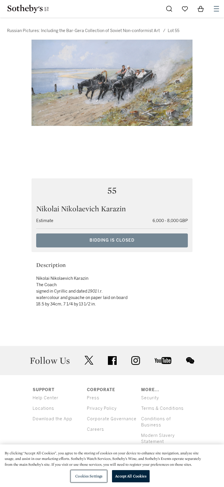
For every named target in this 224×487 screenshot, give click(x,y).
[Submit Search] (169, 9)
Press (93, 397)
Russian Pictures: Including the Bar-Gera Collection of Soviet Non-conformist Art (83, 30)
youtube (163, 360)
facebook (112, 360)
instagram (135, 360)
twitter (89, 360)
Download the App (52, 418)
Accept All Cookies (130, 476)
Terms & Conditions (162, 408)
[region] (112, 465)
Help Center (45, 397)
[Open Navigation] (216, 8)
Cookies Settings (88, 476)
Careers (95, 429)
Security (150, 397)
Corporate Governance (111, 418)
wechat (190, 360)
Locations (43, 408)
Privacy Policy (102, 408)
